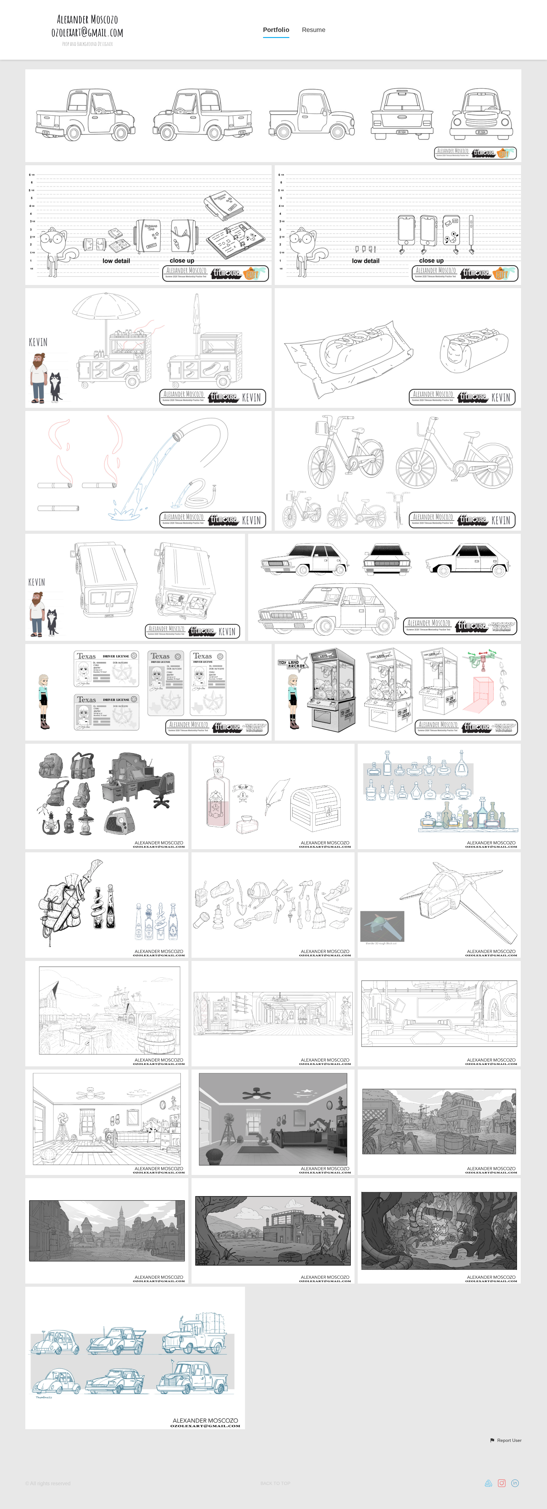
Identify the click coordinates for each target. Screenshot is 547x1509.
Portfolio (276, 29)
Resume (313, 29)
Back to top (275, 1483)
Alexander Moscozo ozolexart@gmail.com (87, 25)
